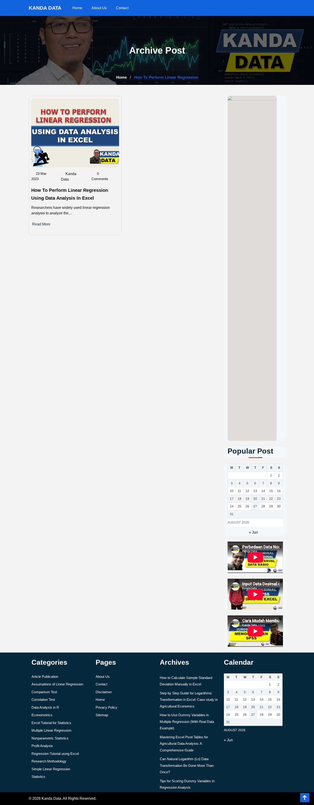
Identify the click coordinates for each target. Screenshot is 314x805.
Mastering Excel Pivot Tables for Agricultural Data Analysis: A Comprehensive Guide (184, 743)
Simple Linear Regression (50, 769)
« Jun (253, 532)
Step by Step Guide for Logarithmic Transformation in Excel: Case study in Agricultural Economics (189, 699)
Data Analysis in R (45, 707)
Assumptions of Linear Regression (57, 684)
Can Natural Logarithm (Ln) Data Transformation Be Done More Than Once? (187, 765)
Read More (41, 224)
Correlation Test (43, 700)
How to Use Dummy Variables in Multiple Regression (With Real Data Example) (187, 721)
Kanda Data (68, 176)
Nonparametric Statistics (50, 738)
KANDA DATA (45, 8)
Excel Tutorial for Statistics (51, 723)
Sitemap (102, 715)
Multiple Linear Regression (51, 730)
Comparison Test (44, 692)
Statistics (38, 777)
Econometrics (41, 715)
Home (77, 8)
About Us (99, 8)
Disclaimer (104, 692)
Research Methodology (48, 761)
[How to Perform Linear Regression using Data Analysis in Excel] (75, 133)
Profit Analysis (42, 746)
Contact (122, 8)
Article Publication (44, 676)
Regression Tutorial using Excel (55, 754)
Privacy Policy (106, 707)
